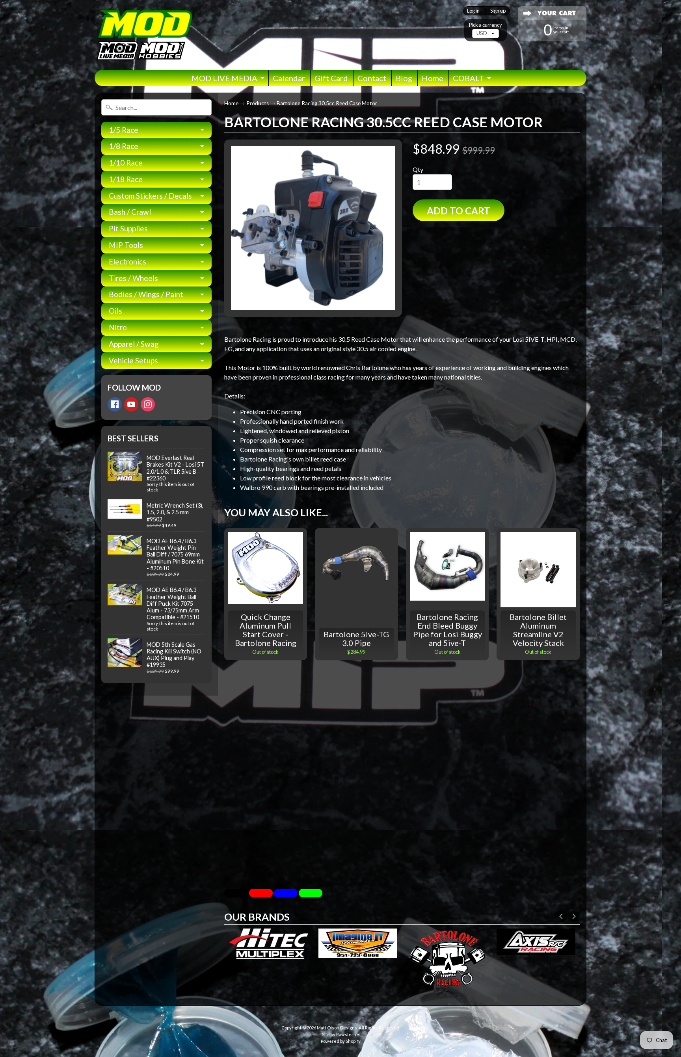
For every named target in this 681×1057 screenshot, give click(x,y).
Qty (418, 169)
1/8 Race (123, 146)
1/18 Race (126, 179)
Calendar (289, 78)
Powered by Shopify (341, 1041)
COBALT (468, 78)
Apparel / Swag (134, 343)
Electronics (127, 261)
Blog (404, 78)
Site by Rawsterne (340, 1034)
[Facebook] (115, 404)
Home (432, 78)
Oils (115, 310)
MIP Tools (126, 244)
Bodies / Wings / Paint (146, 294)
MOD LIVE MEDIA (224, 78)
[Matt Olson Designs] (144, 34)
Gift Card (331, 78)
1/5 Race (123, 129)
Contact (371, 78)
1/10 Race (126, 162)
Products (257, 103)
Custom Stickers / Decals (150, 195)
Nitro (118, 327)
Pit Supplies (128, 228)
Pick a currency (485, 25)
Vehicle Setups (133, 360)
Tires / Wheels (133, 278)
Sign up (498, 10)
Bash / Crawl (130, 211)
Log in (473, 10)
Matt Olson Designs (337, 1027)
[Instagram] (148, 404)
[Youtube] (131, 404)
